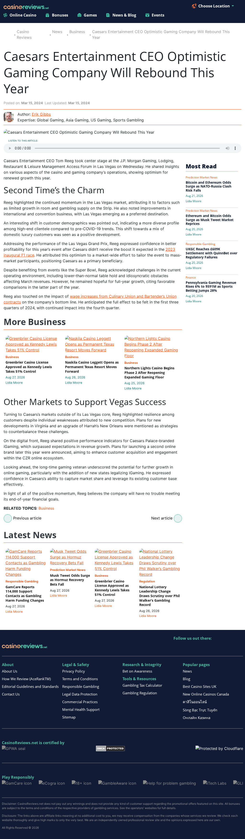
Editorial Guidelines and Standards (30, 686)
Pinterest (198, 648)
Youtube (208, 648)
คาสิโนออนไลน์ (195, 701)
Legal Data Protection (79, 694)
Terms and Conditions (80, 678)
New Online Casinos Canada (206, 694)
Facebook (219, 648)
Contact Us (11, 694)
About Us (9, 671)
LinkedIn (188, 648)
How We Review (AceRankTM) (26, 678)
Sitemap (69, 717)
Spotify (239, 648)
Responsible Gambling (80, 686)
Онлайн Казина (196, 717)
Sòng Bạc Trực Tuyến (200, 710)
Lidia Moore (14, 382)
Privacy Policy (73, 671)
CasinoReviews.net (20, 742)
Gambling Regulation (139, 693)
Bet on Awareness (137, 671)
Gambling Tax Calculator (142, 685)
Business (77, 31)
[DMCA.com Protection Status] (110, 748)
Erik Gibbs (41, 114)
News (57, 31)
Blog (186, 678)
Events (158, 15)
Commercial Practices (80, 701)
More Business (35, 322)
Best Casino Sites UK (199, 686)
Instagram (229, 648)
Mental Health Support (81, 709)
